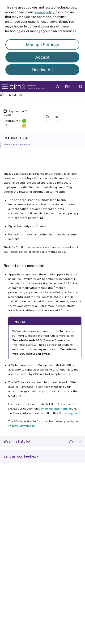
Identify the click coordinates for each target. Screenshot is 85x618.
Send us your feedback (21, 456)
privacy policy (44, 12)
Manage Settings (42, 44)
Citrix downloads (23, 426)
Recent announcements (17, 144)
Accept (42, 57)
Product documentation (36, 87)
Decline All (42, 69)
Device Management (52, 408)
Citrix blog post (69, 413)
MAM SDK (15, 95)
